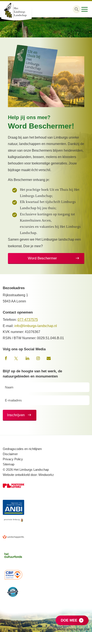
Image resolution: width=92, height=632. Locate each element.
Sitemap (8, 464)
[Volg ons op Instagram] (38, 358)
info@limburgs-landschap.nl (35, 326)
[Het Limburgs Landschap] (21, 10)
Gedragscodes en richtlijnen (22, 449)
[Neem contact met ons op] (49, 358)
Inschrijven (16, 415)
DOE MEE (69, 620)
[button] (77, 9)
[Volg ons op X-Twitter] (16, 358)
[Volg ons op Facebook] (6, 358)
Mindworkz (46, 475)
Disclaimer (10, 454)
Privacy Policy (13, 459)
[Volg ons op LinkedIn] (27, 358)
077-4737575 (28, 319)
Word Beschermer (42, 258)
